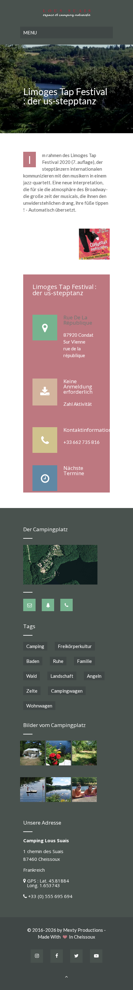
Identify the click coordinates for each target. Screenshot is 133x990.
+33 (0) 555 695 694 (50, 896)
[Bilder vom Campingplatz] (32, 753)
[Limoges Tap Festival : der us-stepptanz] (94, 244)
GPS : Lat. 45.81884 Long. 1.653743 (46, 883)
